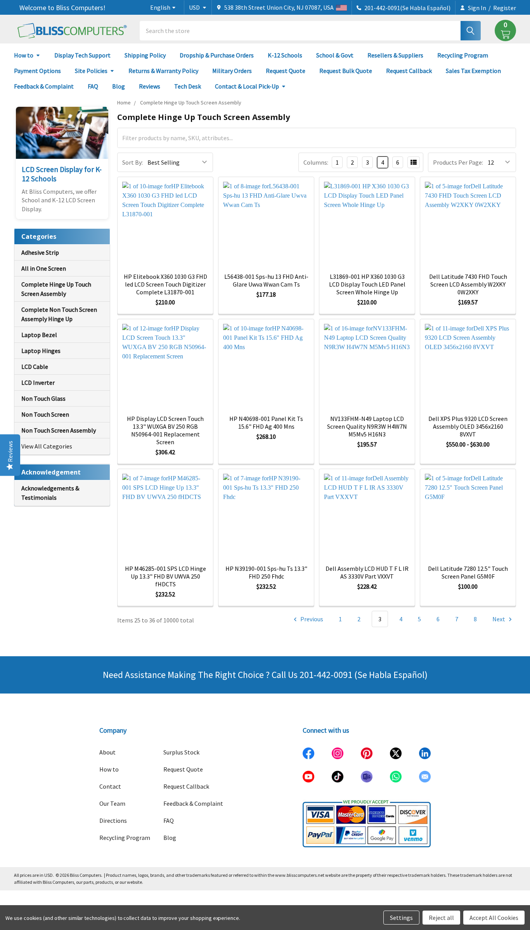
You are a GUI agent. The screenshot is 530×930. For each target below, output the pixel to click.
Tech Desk (187, 86)
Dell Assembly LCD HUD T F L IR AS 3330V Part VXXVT (367, 572)
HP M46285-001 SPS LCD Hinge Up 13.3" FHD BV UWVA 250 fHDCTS (165, 576)
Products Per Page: (458, 162)
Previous (311, 619)
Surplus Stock (181, 752)
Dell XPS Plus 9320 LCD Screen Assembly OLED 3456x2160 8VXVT (467, 426)
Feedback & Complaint (44, 86)
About (107, 752)
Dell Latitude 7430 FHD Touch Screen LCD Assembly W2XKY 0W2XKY (468, 284)
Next (499, 619)
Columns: (315, 162)
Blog (118, 86)
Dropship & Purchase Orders (217, 55)
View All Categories (46, 446)
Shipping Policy (145, 55)
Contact (110, 786)
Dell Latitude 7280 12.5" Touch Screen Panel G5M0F (468, 572)
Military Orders (232, 71)
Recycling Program (462, 55)
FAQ (93, 86)
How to (23, 55)
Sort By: (132, 162)
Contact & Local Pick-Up (247, 86)
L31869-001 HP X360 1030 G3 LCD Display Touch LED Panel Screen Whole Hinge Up (367, 284)
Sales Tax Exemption (473, 71)
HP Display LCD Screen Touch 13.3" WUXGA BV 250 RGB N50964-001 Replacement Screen (165, 430)
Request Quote (285, 71)
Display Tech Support (82, 55)
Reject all (441, 917)
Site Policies (91, 71)
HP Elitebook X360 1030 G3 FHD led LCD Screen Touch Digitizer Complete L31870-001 (165, 284)
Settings (401, 917)
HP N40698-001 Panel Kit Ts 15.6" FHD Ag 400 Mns (266, 422)
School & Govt (334, 55)
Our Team (112, 803)
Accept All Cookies (493, 917)
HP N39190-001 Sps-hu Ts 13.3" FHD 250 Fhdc (266, 572)
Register (504, 8)
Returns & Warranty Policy (163, 71)
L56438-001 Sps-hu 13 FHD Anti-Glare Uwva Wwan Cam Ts (266, 280)
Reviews (149, 86)
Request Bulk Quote (345, 71)
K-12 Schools (285, 55)
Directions (113, 820)
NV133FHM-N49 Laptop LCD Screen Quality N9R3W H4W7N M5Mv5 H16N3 (367, 426)
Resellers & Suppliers (395, 55)
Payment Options (37, 71)
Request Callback (409, 71)
